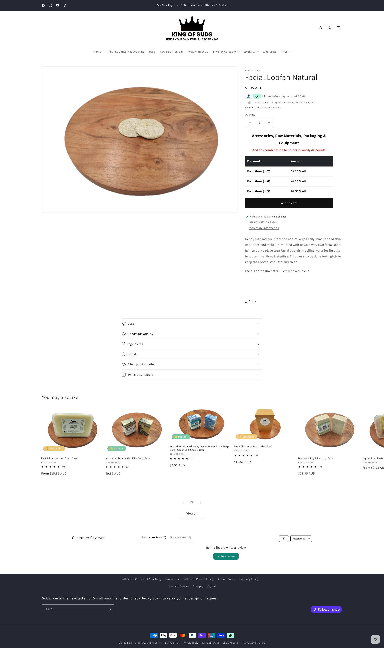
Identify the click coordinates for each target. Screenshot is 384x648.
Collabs (187, 579)
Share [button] (252, 301)
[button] (226, 51)
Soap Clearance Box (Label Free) (253, 446)
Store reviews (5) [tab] (180, 537)
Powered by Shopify (151, 642)
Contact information (254, 642)
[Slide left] (183, 502)
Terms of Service (178, 586)
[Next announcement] (250, 5)
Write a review (226, 556)
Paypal (211, 586)
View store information (264, 228)
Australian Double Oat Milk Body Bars (127, 458)
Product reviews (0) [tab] (154, 537)
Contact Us (172, 579)
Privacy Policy (205, 579)
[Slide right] (200, 502)
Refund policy (172, 642)
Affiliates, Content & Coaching (141, 579)
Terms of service (210, 642)
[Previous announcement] (133, 5)
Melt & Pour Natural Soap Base (59, 458)
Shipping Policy (249, 579)
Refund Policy (226, 579)
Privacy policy (190, 642)
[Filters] (284, 538)
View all (192, 513)
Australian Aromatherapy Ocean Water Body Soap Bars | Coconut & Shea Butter (199, 448)
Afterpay (198, 586)
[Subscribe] (109, 609)
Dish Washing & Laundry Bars (315, 458)
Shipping (250, 107)
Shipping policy (231, 642)
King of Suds (133, 642)
